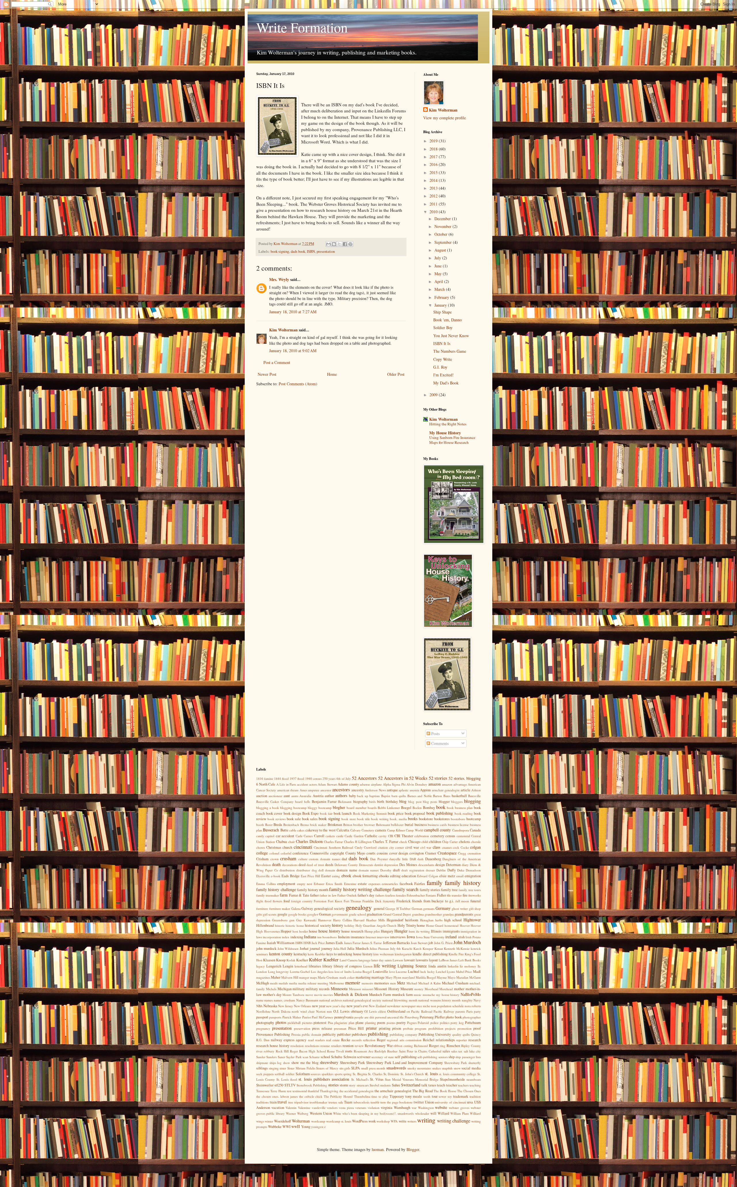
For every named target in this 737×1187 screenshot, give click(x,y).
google (282, 914)
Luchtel (413, 971)
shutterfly (474, 1062)
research (474, 1039)
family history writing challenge (360, 889)
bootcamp (473, 818)
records (357, 1040)
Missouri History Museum (393, 988)
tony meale (413, 1096)
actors (313, 784)
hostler (303, 931)
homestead (452, 925)
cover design (398, 853)
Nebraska (270, 1005)
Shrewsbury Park (352, 1062)
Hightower (472, 919)
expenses (374, 884)
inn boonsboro (327, 937)
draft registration (412, 870)
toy (450, 1096)
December (443, 218)
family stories (430, 889)
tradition (475, 1096)
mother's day (272, 994)
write (403, 1121)
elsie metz (447, 875)
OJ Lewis (370, 1011)
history (337, 925)
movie (318, 994)
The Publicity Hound (338, 1096)
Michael (412, 983)
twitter (419, 1102)
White (337, 1113)
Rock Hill (282, 1051)
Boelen (417, 807)
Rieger (434, 1045)
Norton (321, 1011)
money (418, 989)
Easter (326, 875)
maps (313, 977)
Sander (260, 1057)
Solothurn (303, 1073)
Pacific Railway (444, 1011)
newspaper (409, 1006)
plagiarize (340, 1022)
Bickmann (345, 801)
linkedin (453, 966)
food (287, 901)
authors (341, 795)
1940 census (313, 778)
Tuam (348, 1102)
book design (292, 813)
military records (318, 988)
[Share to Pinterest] (350, 244)
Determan (453, 864)
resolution (297, 1045)
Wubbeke (275, 1126)
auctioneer (275, 796)
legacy (260, 966)
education (409, 875)
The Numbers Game (449, 351)
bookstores (442, 818)
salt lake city (472, 1051)
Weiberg (302, 1113)
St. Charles (375, 1074)
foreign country (302, 901)
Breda (277, 824)
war (414, 1107)
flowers (277, 901)
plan (351, 1022)
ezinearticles (390, 884)
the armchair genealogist (393, 1090)
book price (395, 813)
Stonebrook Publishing (312, 1085)
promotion (464, 1028)
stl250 (278, 1085)
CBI (390, 836)
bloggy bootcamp (320, 807)
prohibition (435, 1028)
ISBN (311, 251)
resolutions (312, 1045)
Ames (303, 790)
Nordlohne (263, 1011)
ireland (451, 936)
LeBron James (448, 960)
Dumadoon (473, 870)
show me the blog (304, 1062)
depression (391, 865)
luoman (378, 1149)
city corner (396, 847)
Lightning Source (412, 966)
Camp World (414, 830)
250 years (328, 778)
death (276, 864)
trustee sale (335, 1102)
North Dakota (281, 1011)
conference (300, 853)
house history (329, 931)
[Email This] (328, 244)
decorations (289, 865)
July (438, 258)
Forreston (320, 901)
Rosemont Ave (363, 1051)
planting (370, 1022)
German (417, 908)
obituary (357, 1011)
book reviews (276, 819)
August (440, 250)
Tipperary (397, 1096)
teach (441, 1085)
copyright (337, 853)
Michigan (285, 988)
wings (260, 1121)
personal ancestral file (389, 1017)
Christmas (273, 847)
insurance (358, 937)
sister (283, 1068)
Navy (477, 1000)
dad (344, 858)
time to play (379, 1096)
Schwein (349, 1056)
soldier (290, 1074)
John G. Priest (443, 943)
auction (261, 795)
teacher (451, 1085)
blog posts (430, 801)
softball (279, 1074)
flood (268, 901)
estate (362, 883)
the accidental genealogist (356, 1091)
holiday (349, 925)
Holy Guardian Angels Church (376, 925)
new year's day (336, 1006)
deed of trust (315, 865)
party (477, 1011)
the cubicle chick (310, 1096)
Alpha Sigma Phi (394, 784)
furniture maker (279, 908)
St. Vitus (376, 1079)
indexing (296, 937)
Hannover (324, 920)
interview (383, 937)
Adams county (348, 784)
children (435, 841)
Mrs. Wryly (279, 279)
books (412, 818)
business (421, 824)
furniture (262, 908)
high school (453, 920)
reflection (369, 1040)
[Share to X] (339, 244)
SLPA (355, 1068)
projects (450, 1028)
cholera (464, 841)
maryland (408, 977)
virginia (386, 1107)
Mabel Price (464, 971)
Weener (291, 1113)
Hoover (465, 925)
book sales (310, 818)
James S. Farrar (372, 943)
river (259, 1051)
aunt (287, 795)
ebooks (384, 875)
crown (274, 859)
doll (321, 870)
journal (315, 948)
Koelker (302, 960)
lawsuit (409, 960)
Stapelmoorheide (452, 1079)
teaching (475, 1085)
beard (299, 801)
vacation (277, 1107)
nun (329, 1011)
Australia (305, 796)
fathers (379, 895)
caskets (330, 836)
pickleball (294, 1022)
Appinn (425, 790)
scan (305, 1057)
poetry (401, 1022)
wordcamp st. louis (338, 1121)
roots (348, 1051)
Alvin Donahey (417, 784)
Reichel (428, 1039)
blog (403, 801)
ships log (275, 1062)
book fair (326, 813)
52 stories (438, 778)
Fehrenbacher (416, 895)
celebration (421, 836)
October (441, 234)
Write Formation (302, 27)
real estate (333, 1040)
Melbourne (336, 983)
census (450, 835)
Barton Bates (441, 796)
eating (336, 876)
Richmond (421, 1045)
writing (426, 1120)
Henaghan (427, 920)
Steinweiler (264, 1085)
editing (395, 875)
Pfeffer (440, 1017)
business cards (437, 824)
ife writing (423, 931)
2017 (434, 156)
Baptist (385, 796)
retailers (336, 1045)
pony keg (457, 1022)
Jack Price (318, 943)
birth (380, 801)
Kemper (428, 948)
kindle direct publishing (430, 954)
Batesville (474, 796)
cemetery (437, 835)
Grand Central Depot (397, 914)
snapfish (447, 1068)
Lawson (398, 960)
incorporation (272, 937)
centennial (463, 836)
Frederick (403, 901)
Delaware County (346, 865)
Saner (281, 1057)
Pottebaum (473, 1022)
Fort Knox (335, 901)
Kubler (315, 959)
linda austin (437, 966)
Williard (475, 1113)
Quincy (476, 1034)
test (289, 1091)
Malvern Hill (289, 977)
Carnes (308, 836)
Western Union (321, 1113)
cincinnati (303, 846)
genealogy (359, 907)
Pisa (330, 1022)
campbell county (437, 830)
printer (371, 1028)
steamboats (473, 1079)
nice (419, 1006)
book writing (380, 819)
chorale (476, 841)
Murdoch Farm (380, 994)
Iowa (411, 936)
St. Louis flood (286, 1079)
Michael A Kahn (429, 983)
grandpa (448, 914)
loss (330, 971)
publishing (378, 1034)
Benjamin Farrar (324, 801)
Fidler (441, 895)
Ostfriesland (396, 1011)
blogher (339, 807)
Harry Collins (342, 920)
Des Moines (408, 864)
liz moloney (468, 966)
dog (314, 870)
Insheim (344, 937)
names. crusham (284, 1000)
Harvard (359, 920)
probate (408, 1028)
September (443, 242)
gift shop (475, 908)
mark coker (347, 977)
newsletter (393, 1006)
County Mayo (355, 853)
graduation (374, 914)
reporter (461, 1040)
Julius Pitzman (379, 948)
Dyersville (263, 876)
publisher (344, 1034)
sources (315, 1074)
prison (396, 1028)
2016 (434, 164)
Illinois (436, 931)
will (433, 1113)
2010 (434, 211)
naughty (467, 1000)
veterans (360, 1107)
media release (307, 983)
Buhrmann (383, 824)
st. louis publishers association (324, 1079)
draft (396, 870)
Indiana (310, 936)
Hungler (401, 931)
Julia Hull (339, 948)
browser (369, 824)
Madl (477, 971)
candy (260, 836)
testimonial (299, 1091)
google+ (312, 914)
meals (274, 983)
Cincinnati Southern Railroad (333, 847)
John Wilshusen (288, 948)
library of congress (348, 966)
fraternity (389, 901)
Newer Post (267, 374)
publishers (359, 1034)
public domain (311, 1034)
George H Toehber (398, 908)
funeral (475, 901)
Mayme (442, 977)
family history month (312, 889)
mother (459, 988)
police (434, 1022)
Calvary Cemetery (362, 830)
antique (392, 790)
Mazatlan (462, 977)
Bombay (429, 807)
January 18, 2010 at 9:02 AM (292, 350)
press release (322, 1028)
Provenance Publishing (273, 1034)
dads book (298, 251)
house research (352, 931)
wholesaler (422, 1113)
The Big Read (422, 1090)
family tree (449, 889)
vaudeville (319, 1107)
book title (363, 819)
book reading (464, 813)
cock (456, 847)
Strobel (374, 1085)
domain (330, 870)
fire (465, 895)
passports (275, 1017)
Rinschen (453, 1045)
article (465, 790)
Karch (417, 948)
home (421, 925)
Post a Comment (276, 362)
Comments (439, 743)
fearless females (395, 895)
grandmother (433, 914)
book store (348, 819)
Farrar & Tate (299, 895)
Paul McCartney (322, 1017)
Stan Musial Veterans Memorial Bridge (411, 1079)
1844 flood (281, 778)
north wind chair (303, 1011)
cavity (383, 836)
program (420, 1028)
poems (391, 1022)
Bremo (304, 824)
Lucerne (401, 971)
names (268, 1000)
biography (360, 801)
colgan (475, 847)
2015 (434, 172)
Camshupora (460, 830)
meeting (323, 983)
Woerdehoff (282, 1121)
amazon (434, 784)
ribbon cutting (403, 1045)
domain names (369, 870)
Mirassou (355, 989)
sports (338, 1074)
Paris (469, 1011)
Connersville (319, 853)
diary (465, 865)
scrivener (364, 1056)
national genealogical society (362, 1000)
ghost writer (460, 908)
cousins (382, 853)
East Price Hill (310, 876)
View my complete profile (444, 117)
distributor (303, 870)
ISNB (307, 943)
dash (420, 859)
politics (444, 1022)
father (314, 895)
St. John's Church (412, 1074)
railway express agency (288, 1039)
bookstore (426, 818)
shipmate (262, 1062)
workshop (383, 1121)
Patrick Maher (291, 1017)
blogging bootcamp (293, 807)
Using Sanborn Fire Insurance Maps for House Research (452, 440)
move (309, 994)
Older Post (395, 374)
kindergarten (403, 954)
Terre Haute (278, 1091)
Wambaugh (402, 1107)
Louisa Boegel (362, 971)
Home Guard (435, 925)
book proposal (415, 813)
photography (265, 1022)
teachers (463, 1085)
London (261, 971)
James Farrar (352, 943)
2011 (434, 204)
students (385, 1085)
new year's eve (357, 1005)
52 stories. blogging (465, 778)
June (438, 266)
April (439, 281)
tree (290, 1102)
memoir (352, 982)
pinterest (320, 1022)
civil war (412, 847)
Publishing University (435, 1034)
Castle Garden (354, 836)
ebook (346, 875)
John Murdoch (467, 942)
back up (362, 796)
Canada (475, 830)
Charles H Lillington (358, 841)
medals (283, 983)
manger (304, 977)
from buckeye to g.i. (438, 901)
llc (479, 966)
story (352, 1085)
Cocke (465, 847)
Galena (296, 908)
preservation (302, 1028)
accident (302, 784)
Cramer (430, 853)
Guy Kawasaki (306, 920)
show (286, 1062)
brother (358, 824)
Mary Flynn (393, 977)
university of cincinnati (450, 1102)
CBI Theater (403, 835)
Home (332, 374)
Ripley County (471, 1045)
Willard (443, 1113)
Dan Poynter (379, 859)
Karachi (407, 948)
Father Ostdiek (347, 895)
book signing (280, 251)
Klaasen (269, 960)
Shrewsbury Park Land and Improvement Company (404, 1062)
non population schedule (447, 1006)
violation (373, 1107)
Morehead (446, 989)
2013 (434, 188)
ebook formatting (365, 875)
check (403, 841)
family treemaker (267, 895)
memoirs (367, 983)
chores (260, 847)
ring (442, 1045)
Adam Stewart (327, 784)
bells (307, 801)
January (441, 305)
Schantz (314, 1057)
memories (381, 983)
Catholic (371, 835)
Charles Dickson (309, 841)
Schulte (336, 1056)
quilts (466, 1034)
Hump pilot (372, 931)
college (262, 853)
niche (426, 1006)
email (460, 876)
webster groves (459, 1107)
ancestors (341, 789)
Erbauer (319, 884)
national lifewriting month (399, 1000)
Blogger (413, 1149)
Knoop (281, 960)
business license (458, 824)
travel (282, 1102)
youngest (317, 1126)
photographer (472, 1017)
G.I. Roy (440, 367)
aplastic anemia (409, 790)
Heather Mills (375, 920)
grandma (418, 914)
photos (281, 1022)
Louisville (380, 971)
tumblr (375, 1102)
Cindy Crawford (366, 847)
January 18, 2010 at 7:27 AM (292, 311)
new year (318, 1005)
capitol (269, 836)
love (392, 971)
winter (269, 1121)
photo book (453, 1017)
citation (383, 847)
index (285, 937)
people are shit (364, 1017)
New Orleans (302, 1006)
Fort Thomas (352, 901)
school (325, 1056)
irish (461, 937)
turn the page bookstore (396, 1102)
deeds (329, 864)
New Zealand (377, 1006)
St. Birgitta (360, 1074)
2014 (434, 180)
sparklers (327, 1074)
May (438, 273)
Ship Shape (442, 312)
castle (339, 836)
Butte (284, 830)
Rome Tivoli (335, 1051)
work (372, 1121)
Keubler (320, 954)
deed (302, 864)
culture (302, 859)
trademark (460, 1096)
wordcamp (318, 1121)
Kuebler (331, 959)
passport (262, 1017)
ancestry (358, 790)
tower (442, 1096)
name (259, 1000)
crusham (288, 858)
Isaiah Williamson (280, 942)
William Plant (459, 1113)
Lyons (451, 971)
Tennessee (262, 1091)
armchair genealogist (445, 790)
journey (326, 948)
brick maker (318, 824)
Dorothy (386, 870)
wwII (295, 1126)
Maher (275, 977)
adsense (365, 784)
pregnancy (263, 1028)
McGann (475, 977)
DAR (413, 859)
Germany (443, 908)
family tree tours (470, 890)
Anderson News (375, 790)
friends (417, 901)
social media (471, 1068)
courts (370, 853)
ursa (470, 1102)
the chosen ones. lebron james (277, 1096)
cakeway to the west (320, 830)
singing (274, 1068)
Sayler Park (293, 1057)
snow (457, 1068)
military (298, 988)
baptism (374, 796)
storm (344, 1085)
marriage (378, 977)
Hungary (387, 931)
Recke (345, 1039)
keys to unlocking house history (349, 954)
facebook (406, 883)
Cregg (462, 853)
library (327, 966)
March (440, 289)
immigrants (451, 931)
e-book (275, 876)
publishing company (403, 1034)
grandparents (464, 914)
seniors (443, 1057)
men (393, 983)
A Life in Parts (286, 784)
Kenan (438, 948)
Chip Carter (450, 841)
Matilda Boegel (426, 977)
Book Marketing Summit (370, 813)
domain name (347, 870)
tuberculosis (361, 1102)
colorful (286, 853)
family (434, 882)
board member (356, 807)
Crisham (262, 858)
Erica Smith (334, 884)
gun (292, 920)
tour (435, 1096)
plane (360, 1022)
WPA (394, 1121)
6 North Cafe (265, 784)
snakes (436, 1068)
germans (428, 908)
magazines (263, 977)
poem (381, 1022)
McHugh (262, 983)
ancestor (325, 790)
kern (311, 954)
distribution (287, 870)
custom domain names (324, 859)
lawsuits (422, 960)
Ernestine (350, 884)
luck (423, 971)
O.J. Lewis (341, 1011)
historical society (318, 925)
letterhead (301, 966)
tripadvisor (301, 1102)
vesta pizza (346, 1107)
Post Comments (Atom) (298, 383)
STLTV (290, 1085)
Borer (269, 824)
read (311, 1040)
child (424, 841)
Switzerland (410, 1085)
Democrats (366, 865)
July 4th (395, 948)
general (379, 908)
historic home (295, 925)
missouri (367, 989)
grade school (357, 914)
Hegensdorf (395, 920)
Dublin (441, 870)
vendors (332, 1107)
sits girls (344, 1068)
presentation (326, 251)
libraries (315, 966)
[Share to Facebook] (345, 244)
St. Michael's (359, 1079)
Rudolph (380, 1051)
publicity (329, 1034)
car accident (285, 835)
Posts (435, 733)
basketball (459, 795)
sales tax (456, 1051)
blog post (414, 801)
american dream (288, 790)
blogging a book (267, 807)
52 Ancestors (364, 778)
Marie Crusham (328, 977)
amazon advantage (454, 784)
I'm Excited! (443, 375)
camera (380, 830)
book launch (343, 813)
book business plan (460, 807)
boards (372, 807)
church (287, 847)
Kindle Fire (456, 954)
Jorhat (304, 948)
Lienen (368, 966)
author (329, 795)
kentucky (300, 954)
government (340, 914)
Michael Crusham (455, 983)
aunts (294, 796)
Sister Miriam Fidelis (301, 1068)
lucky (431, 971)
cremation (474, 853)
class (436, 847)
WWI (286, 1126)
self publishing (405, 1056)
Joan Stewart (419, 943)
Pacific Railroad (421, 1011)
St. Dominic (391, 1074)
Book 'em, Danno (447, 319)
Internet (371, 937)
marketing (363, 977)
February (442, 297)
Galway (307, 908)
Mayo (451, 977)
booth (260, 824)
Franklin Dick (371, 901)
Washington (426, 1107)
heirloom (411, 920)
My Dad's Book (446, 383)
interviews (398, 937)
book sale (294, 818)
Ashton (476, 790)
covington (416, 853)
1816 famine (264, 778)
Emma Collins (266, 884)
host (295, 931)
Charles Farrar (333, 841)
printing (384, 1028)
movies (328, 994)
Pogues (412, 1022)
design (440, 864)
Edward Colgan (427, 876)
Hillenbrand (265, 925)
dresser (430, 870)
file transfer (454, 895)
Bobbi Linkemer (389, 807)
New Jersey (285, 1006)
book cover (274, 813)
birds (372, 801)
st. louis (431, 1073)
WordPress (360, 1121)
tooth (426, 1096)
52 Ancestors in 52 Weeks (403, 778)
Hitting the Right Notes (447, 424)
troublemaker (318, 1102)
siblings (262, 1068)
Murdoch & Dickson (351, 994)
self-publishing (427, 1057)
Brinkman (335, 824)
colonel (274, 853)
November (443, 226)
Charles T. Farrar (385, 841)
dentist (378, 865)
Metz (401, 983)
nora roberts (473, 1006)
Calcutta (343, 830)
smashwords (396, 1068)
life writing (385, 965)
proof (477, 1028)
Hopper (286, 931)
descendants (426, 865)
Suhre (396, 1085)
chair (291, 841)
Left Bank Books (469, 960)
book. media (398, 819)
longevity (282, 971)
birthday (392, 801)
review (359, 1045)
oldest (382, 1011)
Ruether (392, 1051)
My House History (445, 433)
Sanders (271, 1057)
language (364, 960)
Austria (318, 795)
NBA (259, 1006)
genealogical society (329, 908)
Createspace (447, 853)
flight (259, 901)
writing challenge (453, 1120)
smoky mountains (419, 1068)
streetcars (363, 1085)
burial (409, 824)
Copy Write (442, 359)
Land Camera (349, 960)
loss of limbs (343, 971)
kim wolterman (383, 954)
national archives (330, 1000)
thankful (313, 1091)
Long (271, 971)
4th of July (343, 778)
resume (325, 1045)
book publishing (439, 813)
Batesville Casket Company (275, 801)
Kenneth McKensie (457, 948)
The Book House (445, 1091)
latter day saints (381, 960)
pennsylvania (344, 1017)
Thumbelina (362, 1096)
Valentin (291, 1107)
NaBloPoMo (471, 994)
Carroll (319, 835)
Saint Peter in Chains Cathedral (420, 1051)
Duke (460, 870)
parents (460, 1011)
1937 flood (297, 778)
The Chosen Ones (469, 1091)
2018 (434, 149)
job (430, 942)
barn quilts (399, 796)
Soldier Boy (443, 327)
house (313, 931)
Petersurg (427, 1017)
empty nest (304, 884)
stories (333, 1085)
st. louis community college (457, 1074)
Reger (381, 1039)
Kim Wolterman (283, 330)
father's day (366, 895)
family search (405, 889)
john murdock (266, 948)
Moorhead (431, 989)
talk (424, 1085)
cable (292, 830)
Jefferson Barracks (396, 942)
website (441, 1107)
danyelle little (398, 859)
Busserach (271, 830)
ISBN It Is (441, 343)
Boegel (406, 807)
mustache (429, 994)
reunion (348, 1045)
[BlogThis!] (334, 244)
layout (433, 960)
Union (429, 1102)
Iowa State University (430, 937)
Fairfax (419, 883)
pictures (307, 1022)
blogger (444, 801)
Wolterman (301, 1121)
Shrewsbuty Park (455, 1062)
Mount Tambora (293, 994)
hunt (412, 931)
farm (284, 895)
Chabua (281, 841)
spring (347, 1074)
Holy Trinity (407, 925)
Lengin (288, 966)
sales (446, 1051)
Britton (347, 824)
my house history (448, 994)
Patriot (306, 1017)
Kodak (290, 960)
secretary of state (382, 1057)
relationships (445, 1039)
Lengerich (273, 966)
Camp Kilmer (396, 830)
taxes (432, 1085)
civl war (426, 847)
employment (286, 883)
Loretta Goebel (300, 971)
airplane (376, 784)
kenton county (280, 953)
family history (463, 882)
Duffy (451, 870)
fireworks (474, 895)
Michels (271, 989)
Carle (299, 836)
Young (305, 1126)
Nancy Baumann (307, 1000)
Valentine (304, 1107)
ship (452, 1056)
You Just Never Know (451, 335)
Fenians (431, 895)
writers (411, 1121)
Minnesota (339, 988)
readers (320, 1040)
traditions (262, 1102)
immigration (469, 931)
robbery (269, 1051)
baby (352, 795)
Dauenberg (433, 858)
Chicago (414, 841)
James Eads (334, 942)
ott (408, 1011)
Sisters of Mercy (327, 1068)
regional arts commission (404, 1040)
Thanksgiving (329, 1091)
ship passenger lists (468, 1057)
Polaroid (423, 1022)
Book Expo (310, 813)
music (417, 994)
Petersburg (412, 1017)
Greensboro (280, 920)
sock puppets (265, 1074)
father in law (328, 895)
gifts (259, 914)
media (293, 983)
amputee (313, 790)
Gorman (325, 914)
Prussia (296, 1034)
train (273, 1102)
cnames (447, 847)
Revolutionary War (379, 1045)
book (440, 807)
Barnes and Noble (419, 796)
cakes (300, 830)
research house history (272, 1045)
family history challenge (276, 889)
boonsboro (458, 819)
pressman (340, 1028)
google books (297, 914)
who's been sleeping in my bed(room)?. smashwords (378, 1113)
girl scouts (269, 914)
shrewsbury (329, 1062)
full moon (462, 901)
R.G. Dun (262, 1040)
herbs (438, 920)
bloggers (457, 801)
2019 (434, 141)
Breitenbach (291, 824)
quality (456, 1034)
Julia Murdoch (357, 948)
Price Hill (356, 1028)
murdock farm (402, 994)
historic (280, 925)
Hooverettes (272, 931)
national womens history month (439, 1000)
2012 (434, 196)
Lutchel (441, 971)
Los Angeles (319, 971)
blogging (472, 801)
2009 (434, 394)
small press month (373, 1068)
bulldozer (397, 824)
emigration (473, 875)
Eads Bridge (291, 875)
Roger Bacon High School (308, 1051)
